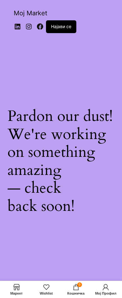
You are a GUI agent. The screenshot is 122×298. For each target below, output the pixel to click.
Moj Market (30, 13)
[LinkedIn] (17, 26)
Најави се (61, 26)
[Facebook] (40, 26)
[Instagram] (29, 26)
